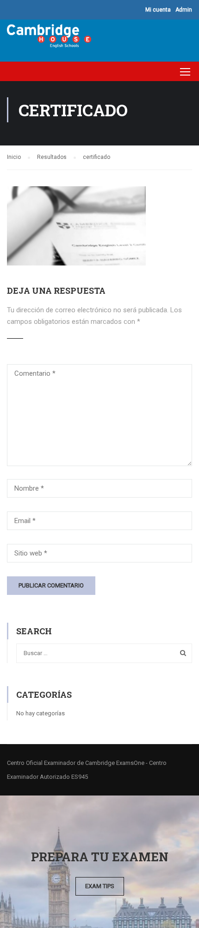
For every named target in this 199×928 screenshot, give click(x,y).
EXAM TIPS (99, 886)
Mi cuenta (158, 9)
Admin (183, 9)
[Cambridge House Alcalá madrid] (49, 38)
